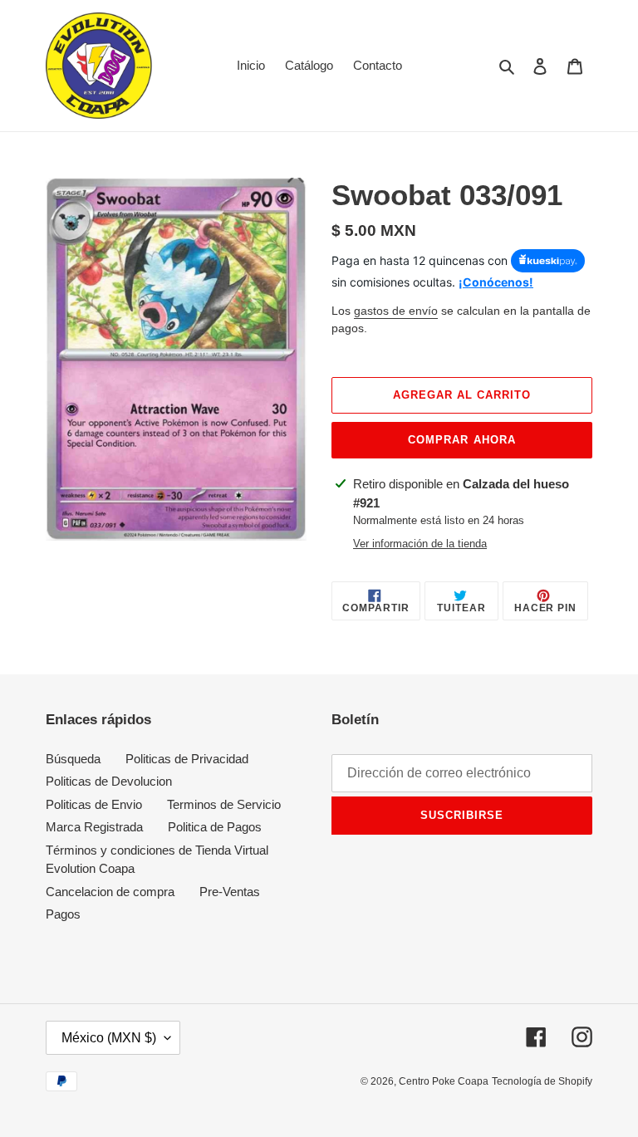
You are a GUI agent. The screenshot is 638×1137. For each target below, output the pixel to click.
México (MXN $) (108, 1038)
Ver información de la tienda (420, 543)
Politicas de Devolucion (109, 781)
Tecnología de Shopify (542, 1081)
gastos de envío (396, 310)
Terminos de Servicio (224, 804)
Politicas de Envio (94, 804)
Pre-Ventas (229, 892)
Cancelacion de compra (110, 892)
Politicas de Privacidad (186, 759)
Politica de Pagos (215, 827)
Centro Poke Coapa (443, 1081)
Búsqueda (73, 759)
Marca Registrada (94, 827)
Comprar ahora (462, 440)
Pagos (63, 914)
